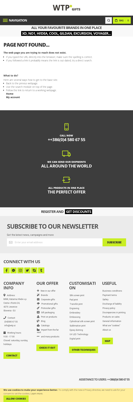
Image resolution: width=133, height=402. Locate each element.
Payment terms (110, 295)
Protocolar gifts (47, 308)
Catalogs (44, 325)
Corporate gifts (47, 299)
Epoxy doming (76, 330)
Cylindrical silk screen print (82, 321)
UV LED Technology (79, 334)
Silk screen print (77, 295)
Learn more (36, 393)
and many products (49, 336)
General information (112, 321)
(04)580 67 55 (11, 322)
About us (107, 330)
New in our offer (47, 291)
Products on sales (111, 317)
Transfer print (76, 304)
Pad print (74, 300)
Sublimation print (78, 326)
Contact (11, 355)
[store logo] (66, 8)
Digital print (75, 339)
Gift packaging (47, 312)
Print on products (48, 317)
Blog (42, 321)
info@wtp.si (10, 325)
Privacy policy (109, 308)
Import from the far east (48, 331)
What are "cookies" (111, 325)
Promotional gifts (49, 304)
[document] (66, 395)
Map (107, 341)
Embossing (75, 317)
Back (8, 83)
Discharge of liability (112, 304)
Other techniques (83, 349)
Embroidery (75, 313)
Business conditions (112, 291)
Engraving (74, 308)
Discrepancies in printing (114, 312)
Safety (105, 299)
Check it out (47, 347)
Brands (43, 295)
